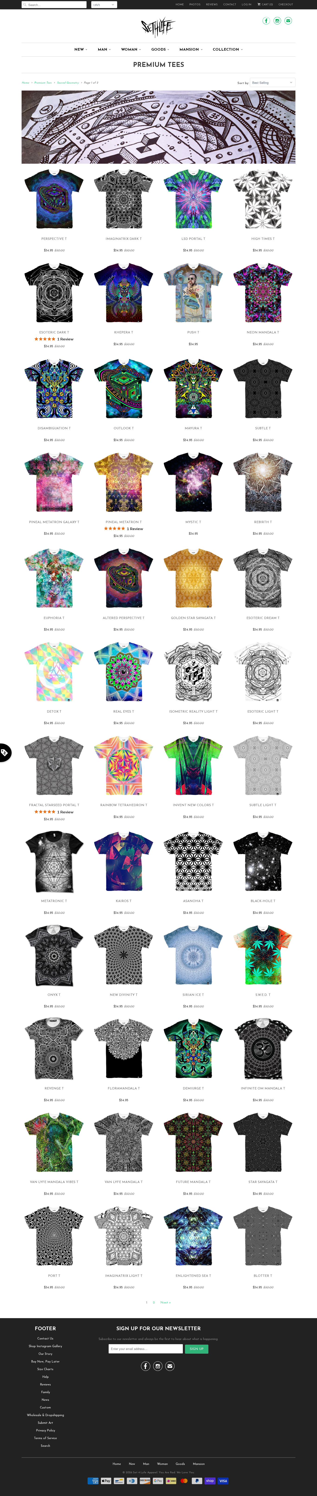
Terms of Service (45, 1438)
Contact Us (45, 1338)
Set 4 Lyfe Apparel (145, 1472)
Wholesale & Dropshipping (45, 1415)
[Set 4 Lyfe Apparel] (158, 27)
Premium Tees (158, 65)
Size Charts (45, 1369)
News (45, 1399)
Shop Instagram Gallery (45, 1346)
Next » (165, 1302)
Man (102, 50)
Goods (158, 50)
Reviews (212, 4)
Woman (129, 50)
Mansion (189, 50)
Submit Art (45, 1422)
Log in (246, 4)
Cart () (267, 4)
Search (45, 1445)
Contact (229, 4)
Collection (226, 50)
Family (45, 1392)
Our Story (45, 1354)
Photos (195, 4)
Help (45, 1377)
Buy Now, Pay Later (45, 1361)
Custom (45, 1407)
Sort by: (243, 83)
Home (180, 4)
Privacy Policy (45, 1430)
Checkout (285, 4)
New (79, 50)
